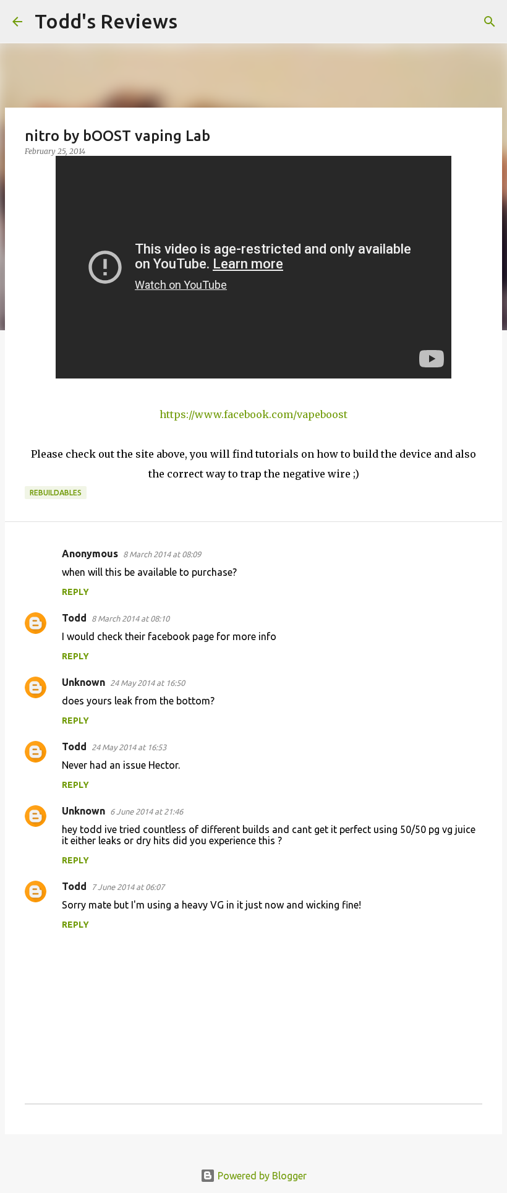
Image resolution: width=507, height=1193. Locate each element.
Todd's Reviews (106, 21)
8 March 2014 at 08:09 (162, 554)
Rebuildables (56, 493)
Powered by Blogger (261, 1175)
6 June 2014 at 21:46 (146, 811)
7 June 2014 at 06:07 (128, 887)
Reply (75, 592)
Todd (74, 617)
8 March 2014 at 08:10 (130, 618)
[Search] (194, 21)
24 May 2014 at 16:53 (129, 747)
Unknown (83, 682)
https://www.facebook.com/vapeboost (253, 414)
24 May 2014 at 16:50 (147, 682)
